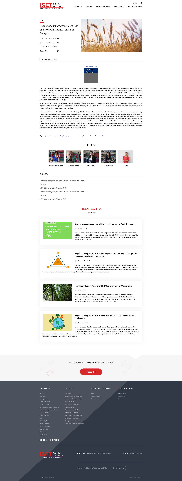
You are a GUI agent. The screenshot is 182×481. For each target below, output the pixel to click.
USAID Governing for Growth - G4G (53, 188)
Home (42, 38)
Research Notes (121, 396)
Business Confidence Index (73, 396)
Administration (44, 412)
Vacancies (43, 432)
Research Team (44, 404)
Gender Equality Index (72, 404)
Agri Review (69, 393)
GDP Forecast (69, 401)
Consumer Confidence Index (73, 399)
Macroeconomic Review (72, 410)
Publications (119, 6)
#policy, (47, 136)
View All (89, 212)
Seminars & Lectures (97, 399)
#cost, (92, 136)
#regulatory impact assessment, (69, 136)
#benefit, (97, 136)
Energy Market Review (72, 421)
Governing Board (45, 421)
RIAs (118, 399)
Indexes (89, 6)
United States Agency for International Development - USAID (62, 181)
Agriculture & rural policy (49, 46)
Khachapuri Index (70, 407)
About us (43, 393)
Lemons (140, 477)
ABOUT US (78, 6)
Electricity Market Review (73, 418)
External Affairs (44, 415)
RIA (58, 38)
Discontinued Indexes (71, 412)
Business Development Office (49, 410)
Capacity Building (96, 396)
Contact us (43, 434)
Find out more (120, 468)
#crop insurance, (84, 136)
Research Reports (122, 393)
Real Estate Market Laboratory (74, 423)
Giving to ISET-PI (45, 429)
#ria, (58, 136)
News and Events (103, 6)
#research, (53, 136)
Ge (136, 3)
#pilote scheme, (105, 136)
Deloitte (43, 184)
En (134, 3)
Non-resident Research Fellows (49, 407)
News (92, 393)
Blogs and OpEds (135, 6)
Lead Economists (45, 401)
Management (44, 399)
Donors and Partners (46, 426)
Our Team (43, 396)
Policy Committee (45, 423)
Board (41, 418)
